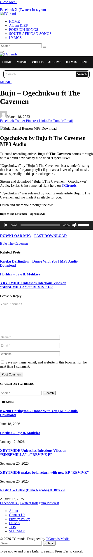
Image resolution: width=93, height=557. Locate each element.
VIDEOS (38, 62)
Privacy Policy (19, 519)
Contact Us (17, 515)
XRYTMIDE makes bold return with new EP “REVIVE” (44, 472)
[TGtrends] (8, 14)
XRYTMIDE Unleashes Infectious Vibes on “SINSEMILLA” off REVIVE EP (33, 285)
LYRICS (15, 38)
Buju (3, 243)
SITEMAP (17, 531)
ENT (84, 62)
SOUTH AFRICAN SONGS (30, 34)
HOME (14, 21)
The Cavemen (18, 243)
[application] (46, 225)
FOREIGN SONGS (23, 29)
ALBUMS (54, 62)
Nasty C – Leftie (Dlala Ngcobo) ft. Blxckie (32, 490)
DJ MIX (71, 62)
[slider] (84, 225)
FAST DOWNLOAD (50, 236)
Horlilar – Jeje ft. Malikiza (20, 274)
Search (82, 74)
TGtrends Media (58, 539)
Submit (49, 543)
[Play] (6, 225)
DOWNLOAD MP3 (15, 236)
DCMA (14, 523)
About (13, 511)
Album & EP (18, 25)
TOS (12, 527)
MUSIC (22, 62)
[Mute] (74, 225)
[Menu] (2, 51)
